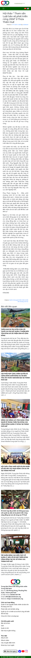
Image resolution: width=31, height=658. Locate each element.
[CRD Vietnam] (5, 3)
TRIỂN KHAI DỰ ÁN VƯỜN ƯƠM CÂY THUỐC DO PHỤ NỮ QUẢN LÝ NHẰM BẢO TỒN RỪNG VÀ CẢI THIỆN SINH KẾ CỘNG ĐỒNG (15, 332)
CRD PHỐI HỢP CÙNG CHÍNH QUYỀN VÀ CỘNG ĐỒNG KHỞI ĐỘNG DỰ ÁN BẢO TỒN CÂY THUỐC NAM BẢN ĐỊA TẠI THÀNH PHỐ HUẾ (15, 377)
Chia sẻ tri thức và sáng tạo (10, 616)
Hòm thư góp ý (11, 651)
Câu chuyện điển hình (8, 643)
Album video (5, 640)
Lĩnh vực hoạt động (7, 602)
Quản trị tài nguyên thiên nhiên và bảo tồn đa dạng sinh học (18, 300)
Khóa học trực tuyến (7, 645)
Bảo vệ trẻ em (5, 623)
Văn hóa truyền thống (8, 631)
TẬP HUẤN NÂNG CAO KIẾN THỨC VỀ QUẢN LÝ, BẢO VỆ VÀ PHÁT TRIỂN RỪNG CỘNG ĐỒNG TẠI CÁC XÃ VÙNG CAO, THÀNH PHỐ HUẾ (14, 558)
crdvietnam (25, 24)
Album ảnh (4, 638)
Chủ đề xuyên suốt (7, 621)
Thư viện (4, 636)
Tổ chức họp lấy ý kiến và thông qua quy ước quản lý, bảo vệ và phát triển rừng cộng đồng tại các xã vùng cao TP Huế (15, 513)
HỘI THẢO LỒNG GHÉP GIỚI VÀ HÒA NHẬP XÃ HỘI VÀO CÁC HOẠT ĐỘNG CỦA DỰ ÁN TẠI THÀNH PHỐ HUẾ (15, 469)
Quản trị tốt (5, 628)
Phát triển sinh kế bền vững (10, 609)
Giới (2, 626)
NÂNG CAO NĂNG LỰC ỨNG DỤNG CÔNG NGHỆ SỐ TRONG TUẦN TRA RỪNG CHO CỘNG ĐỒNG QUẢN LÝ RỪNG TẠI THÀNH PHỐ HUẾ (15, 423)
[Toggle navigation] (3, 8)
